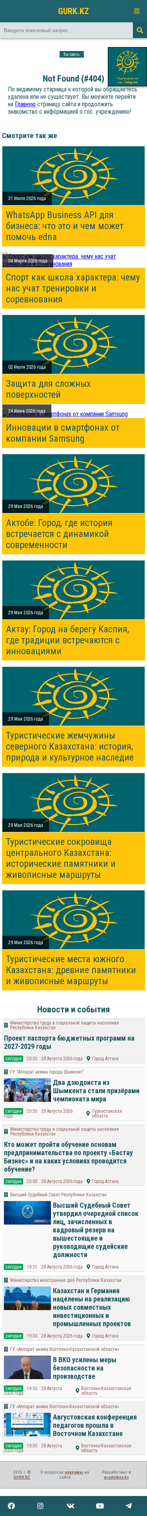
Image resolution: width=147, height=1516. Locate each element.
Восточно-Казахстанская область (106, 1391)
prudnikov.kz (116, 1477)
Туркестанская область (107, 1113)
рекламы (74, 1472)
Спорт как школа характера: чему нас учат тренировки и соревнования (73, 288)
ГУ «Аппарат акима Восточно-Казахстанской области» (64, 1349)
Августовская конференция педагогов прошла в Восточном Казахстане (95, 1425)
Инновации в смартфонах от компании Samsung (63, 433)
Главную (25, 104)
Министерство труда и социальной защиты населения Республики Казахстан (64, 1025)
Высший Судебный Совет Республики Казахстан (58, 1194)
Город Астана (105, 1058)
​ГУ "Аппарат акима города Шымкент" (47, 1072)
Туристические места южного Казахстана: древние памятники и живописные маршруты (71, 970)
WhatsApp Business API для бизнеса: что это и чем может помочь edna (64, 225)
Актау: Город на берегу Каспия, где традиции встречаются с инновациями (67, 640)
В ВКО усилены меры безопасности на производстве (84, 1368)
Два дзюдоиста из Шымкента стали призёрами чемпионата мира (96, 1090)
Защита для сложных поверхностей (48, 389)
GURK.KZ (73, 11)
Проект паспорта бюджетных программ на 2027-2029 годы (69, 1042)
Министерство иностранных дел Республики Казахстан (66, 1280)
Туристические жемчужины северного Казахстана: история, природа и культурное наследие (70, 746)
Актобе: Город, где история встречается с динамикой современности (59, 533)
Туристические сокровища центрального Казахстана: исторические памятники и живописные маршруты (61, 858)
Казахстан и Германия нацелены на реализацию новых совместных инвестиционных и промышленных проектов (92, 1307)
